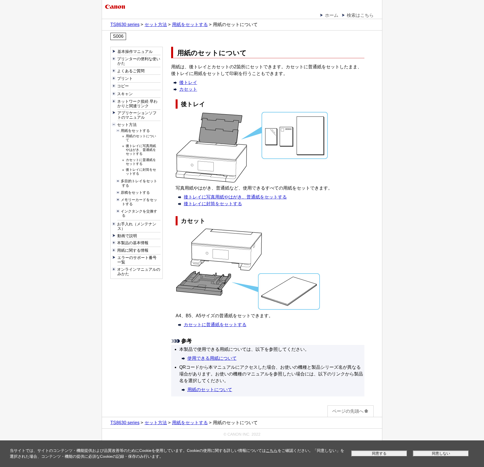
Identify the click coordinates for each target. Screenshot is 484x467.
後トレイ (188, 82)
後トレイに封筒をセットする (213, 203)
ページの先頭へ (348, 411)
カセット (188, 89)
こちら (272, 450)
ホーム (331, 15)
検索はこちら (360, 15)
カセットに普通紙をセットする (215, 324)
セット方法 (156, 24)
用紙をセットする (190, 24)
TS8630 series (124, 24)
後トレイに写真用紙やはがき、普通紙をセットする (235, 197)
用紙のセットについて (209, 389)
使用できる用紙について (212, 358)
